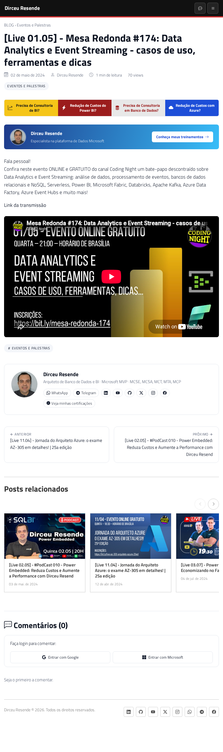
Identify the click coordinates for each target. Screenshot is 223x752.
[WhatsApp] (190, 712)
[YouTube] (118, 393)
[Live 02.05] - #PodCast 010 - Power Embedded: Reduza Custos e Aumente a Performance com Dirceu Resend (169, 444)
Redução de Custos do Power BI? (88, 107)
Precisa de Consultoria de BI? (34, 107)
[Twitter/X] (141, 393)
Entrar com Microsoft (165, 657)
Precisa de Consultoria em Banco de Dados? (141, 107)
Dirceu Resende (22, 8)
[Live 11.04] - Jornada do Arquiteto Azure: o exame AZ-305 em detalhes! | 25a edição (56, 441)
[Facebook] (165, 393)
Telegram (88, 393)
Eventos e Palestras (34, 25)
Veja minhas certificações (71, 403)
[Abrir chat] (200, 8)
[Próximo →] (213, 504)
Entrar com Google (63, 657)
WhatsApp (59, 393)
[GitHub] (129, 393)
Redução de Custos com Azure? (195, 107)
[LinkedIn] (106, 393)
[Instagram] (153, 393)
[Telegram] (202, 712)
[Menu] (212, 8)
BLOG (9, 25)
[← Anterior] (200, 504)
